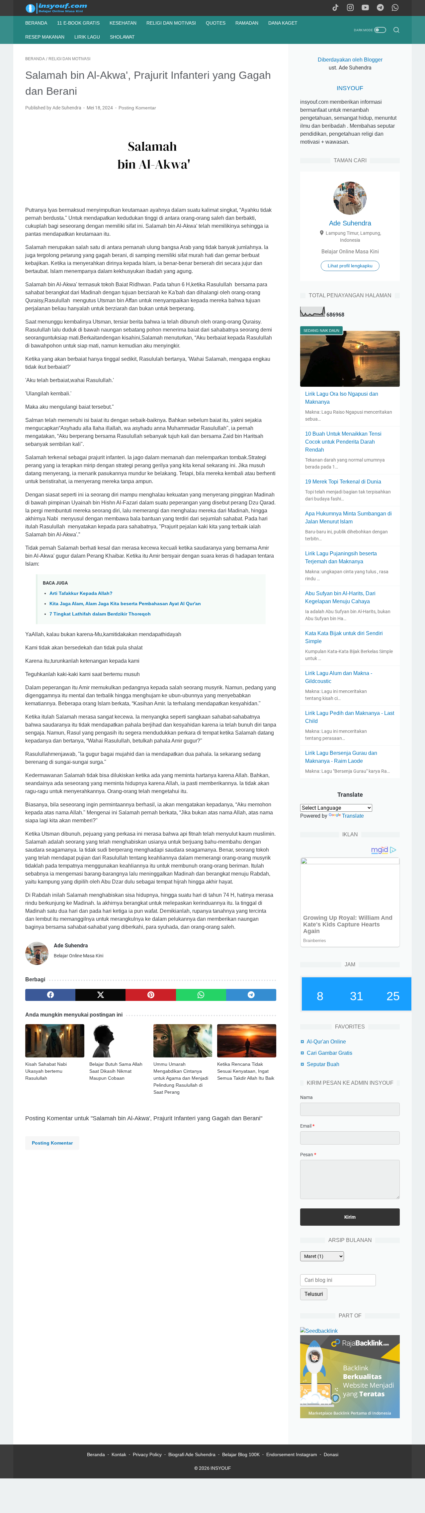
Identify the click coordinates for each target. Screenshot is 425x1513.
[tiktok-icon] (335, 8)
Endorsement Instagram (291, 1454)
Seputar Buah (323, 1064)
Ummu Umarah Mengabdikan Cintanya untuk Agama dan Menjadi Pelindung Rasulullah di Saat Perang (180, 1078)
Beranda (36, 23)
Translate (353, 816)
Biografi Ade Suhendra (191, 1454)
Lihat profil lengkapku (350, 265)
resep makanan (44, 37)
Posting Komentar (137, 107)
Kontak (119, 1454)
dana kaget (283, 23)
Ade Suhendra (350, 223)
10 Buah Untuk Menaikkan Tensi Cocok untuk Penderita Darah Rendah (343, 442)
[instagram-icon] (350, 8)
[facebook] (50, 995)
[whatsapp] (201, 995)
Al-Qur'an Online (326, 1041)
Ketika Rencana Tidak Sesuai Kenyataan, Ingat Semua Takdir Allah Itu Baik (245, 1071)
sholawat (122, 37)
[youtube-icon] (365, 8)
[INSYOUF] (63, 8)
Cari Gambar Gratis (329, 1053)
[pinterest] (151, 995)
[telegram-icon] (380, 8)
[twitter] (100, 995)
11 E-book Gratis (78, 23)
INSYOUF (350, 88)
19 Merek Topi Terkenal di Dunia (343, 481)
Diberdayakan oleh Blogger (350, 60)
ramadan (246, 23)
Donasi (331, 1454)
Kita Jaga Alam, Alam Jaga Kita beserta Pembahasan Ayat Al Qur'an (125, 603)
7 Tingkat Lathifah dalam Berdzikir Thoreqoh (100, 614)
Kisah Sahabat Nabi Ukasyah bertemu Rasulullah (46, 1071)
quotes (215, 23)
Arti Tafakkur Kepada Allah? (81, 593)
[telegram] (251, 995)
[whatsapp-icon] (395, 8)
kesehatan (123, 23)
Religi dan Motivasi (171, 23)
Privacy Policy (147, 1454)
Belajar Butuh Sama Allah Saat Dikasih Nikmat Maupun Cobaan (115, 1071)
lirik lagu (87, 37)
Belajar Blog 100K (241, 1454)
